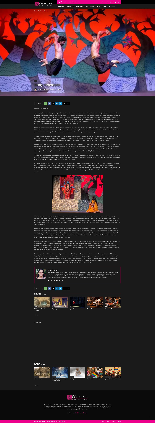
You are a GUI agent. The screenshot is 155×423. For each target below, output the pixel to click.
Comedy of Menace (110, 309)
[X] (118, 2)
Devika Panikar (43, 89)
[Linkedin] (110, 2)
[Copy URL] (68, 103)
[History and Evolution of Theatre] (42, 302)
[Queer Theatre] (95, 302)
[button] (102, 2)
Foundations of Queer (93, 379)
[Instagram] (107, 2)
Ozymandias (37, 379)
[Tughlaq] (60, 302)
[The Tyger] (77, 372)
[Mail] (113, 2)
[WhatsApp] (45, 103)
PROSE (98, 6)
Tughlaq (54, 309)
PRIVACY (114, 421)
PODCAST (112, 6)
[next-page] (38, 315)
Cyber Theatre (74, 309)
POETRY (92, 6)
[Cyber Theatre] (77, 302)
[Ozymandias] (42, 372)
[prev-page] (35, 315)
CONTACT (109, 421)
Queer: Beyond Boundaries (112, 379)
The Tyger (72, 379)
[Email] (64, 103)
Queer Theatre (91, 309)
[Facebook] (105, 2)
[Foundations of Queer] (95, 372)
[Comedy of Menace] (113, 302)
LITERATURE (79, 6)
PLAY (86, 6)
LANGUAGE (61, 6)
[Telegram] (115, 2)
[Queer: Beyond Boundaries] (113, 372)
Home (35, 11)
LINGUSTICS (70, 6)
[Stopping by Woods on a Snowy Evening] (60, 372)
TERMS (119, 421)
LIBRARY (105, 6)
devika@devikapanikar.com (81, 413)
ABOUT (103, 421)
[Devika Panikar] (36, 89)
